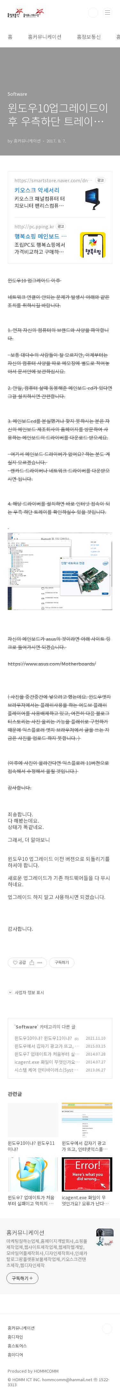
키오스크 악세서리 (37, 190)
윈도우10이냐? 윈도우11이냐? (43, 1038)
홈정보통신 (89, 36)
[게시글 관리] (40, 962)
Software (26, 1026)
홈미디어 (15, 1355)
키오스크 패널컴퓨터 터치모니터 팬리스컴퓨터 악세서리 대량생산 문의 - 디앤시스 (39, 202)
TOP (107, 1329)
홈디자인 (15, 1337)
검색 (93, 12)
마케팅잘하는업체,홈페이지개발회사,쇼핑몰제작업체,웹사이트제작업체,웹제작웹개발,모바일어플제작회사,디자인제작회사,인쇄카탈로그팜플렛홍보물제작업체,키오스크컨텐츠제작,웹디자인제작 (46, 1253)
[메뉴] (107, 12)
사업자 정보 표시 (29, 992)
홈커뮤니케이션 (44, 36)
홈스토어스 (17, 1346)
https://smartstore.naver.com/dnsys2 (53, 180)
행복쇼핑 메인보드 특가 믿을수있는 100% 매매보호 (40, 236)
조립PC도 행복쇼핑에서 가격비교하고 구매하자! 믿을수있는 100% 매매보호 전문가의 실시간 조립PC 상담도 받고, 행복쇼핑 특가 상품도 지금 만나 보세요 (40, 248)
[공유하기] (32, 962)
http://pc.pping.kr (34, 226)
